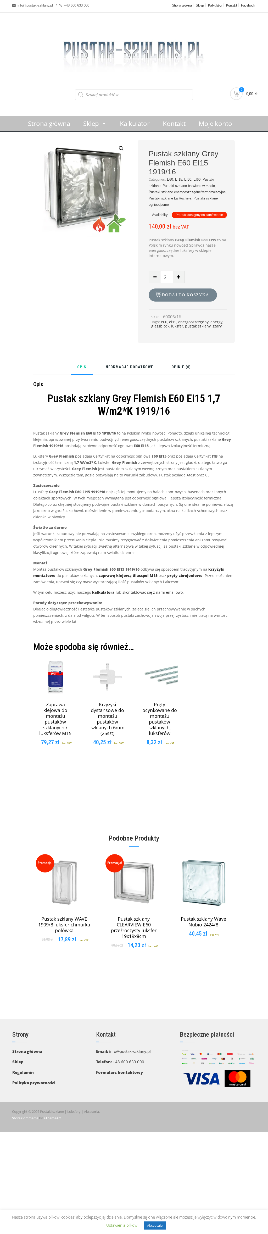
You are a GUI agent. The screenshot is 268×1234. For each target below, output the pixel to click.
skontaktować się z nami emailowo (152, 592)
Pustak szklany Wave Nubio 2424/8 (203, 921)
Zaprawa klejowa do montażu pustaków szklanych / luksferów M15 (55, 719)
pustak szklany (198, 326)
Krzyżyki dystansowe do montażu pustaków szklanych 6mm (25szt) (108, 719)
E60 (170, 179)
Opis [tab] (81, 367)
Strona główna (182, 5)
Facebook (248, 5)
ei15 (172, 321)
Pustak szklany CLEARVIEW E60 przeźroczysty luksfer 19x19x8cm (134, 927)
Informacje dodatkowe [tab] (128, 367)
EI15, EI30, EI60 (187, 179)
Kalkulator (215, 5)
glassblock (160, 326)
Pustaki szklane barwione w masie (189, 186)
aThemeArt (52, 1118)
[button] (121, 148)
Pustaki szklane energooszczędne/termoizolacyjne (187, 192)
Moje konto (215, 123)
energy (216, 321)
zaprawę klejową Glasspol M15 (128, 575)
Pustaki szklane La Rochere (170, 198)
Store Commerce (25, 1118)
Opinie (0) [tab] (181, 367)
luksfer (177, 326)
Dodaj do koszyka (185, 295)
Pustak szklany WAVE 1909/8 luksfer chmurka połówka (64, 924)
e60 (164, 321)
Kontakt (231, 5)
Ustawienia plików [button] (121, 1225)
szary (217, 326)
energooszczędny (193, 321)
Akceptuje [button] (155, 1225)
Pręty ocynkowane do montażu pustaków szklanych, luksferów (159, 719)
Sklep (200, 5)
